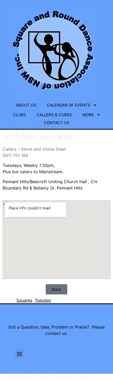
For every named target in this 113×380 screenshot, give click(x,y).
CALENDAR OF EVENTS (68, 105)
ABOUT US (26, 105)
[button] (19, 353)
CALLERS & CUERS (54, 114)
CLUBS (19, 114)
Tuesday (43, 300)
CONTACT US (56, 122)
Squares (24, 300)
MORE (88, 114)
